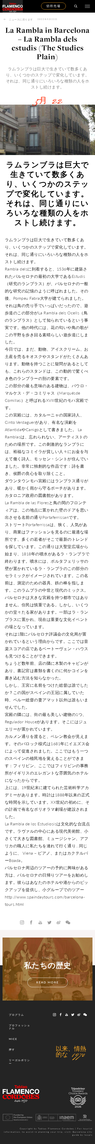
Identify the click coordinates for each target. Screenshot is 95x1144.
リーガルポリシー (19, 1061)
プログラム (16, 1014)
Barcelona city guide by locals (82, 1133)
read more (47, 982)
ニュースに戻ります (21, 19)
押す (12, 1049)
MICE (13, 1039)
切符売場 (53, 6)
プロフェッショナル (19, 1026)
